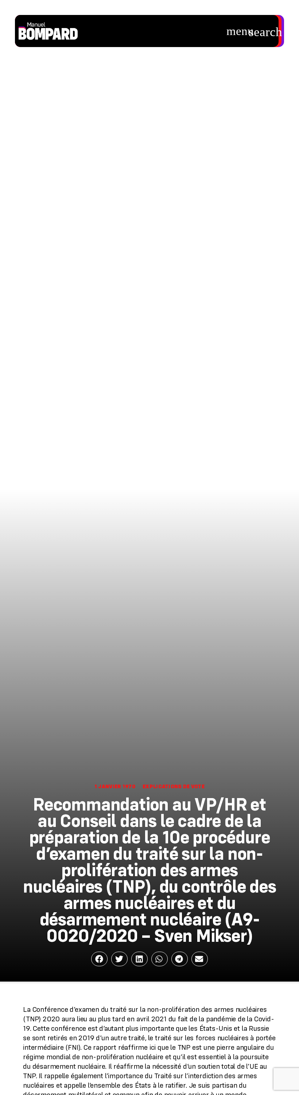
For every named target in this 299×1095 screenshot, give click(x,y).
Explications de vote (174, 786)
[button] (240, 31)
